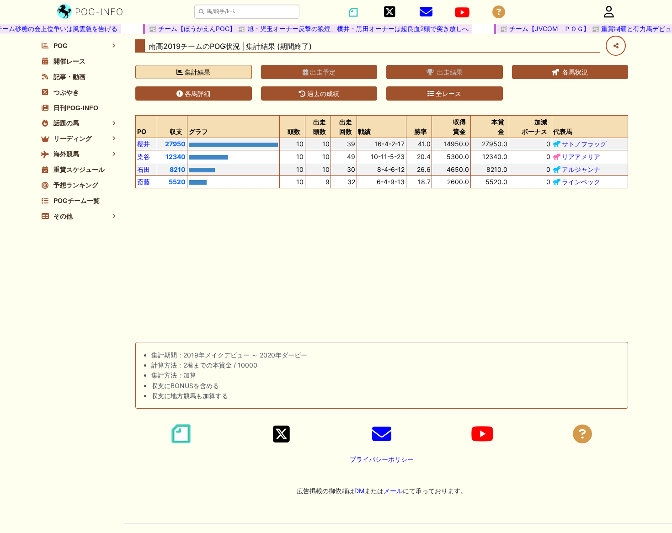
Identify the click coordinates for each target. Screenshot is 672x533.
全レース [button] (447, 93)
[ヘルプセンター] (498, 12)
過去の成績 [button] (322, 93)
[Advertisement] (381, 267)
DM (359, 491)
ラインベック (581, 182)
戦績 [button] (364, 131)
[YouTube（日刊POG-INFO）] (462, 12)
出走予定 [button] (322, 72)
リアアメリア (581, 156)
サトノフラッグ (584, 144)
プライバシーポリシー (382, 459)
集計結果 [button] (196, 72)
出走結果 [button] (449, 72)
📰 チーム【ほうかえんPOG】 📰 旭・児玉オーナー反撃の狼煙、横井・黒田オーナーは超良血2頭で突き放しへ (305, 28)
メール (393, 491)
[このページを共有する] (616, 46)
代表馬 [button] (562, 131)
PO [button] (141, 131)
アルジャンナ (581, 169)
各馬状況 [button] (574, 72)
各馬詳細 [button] (196, 93)
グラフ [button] (198, 131)
